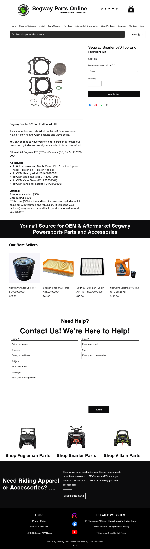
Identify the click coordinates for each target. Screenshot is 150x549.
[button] (131, 8)
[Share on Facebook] (90, 105)
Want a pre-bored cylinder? (101, 65)
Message (16, 372)
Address (16, 350)
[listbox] (137, 34)
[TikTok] (117, 8)
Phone (85, 350)
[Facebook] (105, 8)
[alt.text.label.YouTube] (74, 532)
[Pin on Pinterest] (95, 105)
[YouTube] (113, 8)
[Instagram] (101, 8)
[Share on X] (107, 105)
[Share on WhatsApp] (101, 105)
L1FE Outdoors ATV (96, 476)
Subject (15, 361)
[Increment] (99, 83)
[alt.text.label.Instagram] (74, 516)
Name (14, 339)
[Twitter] (109, 8)
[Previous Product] (5, 268)
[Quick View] (24, 268)
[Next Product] (145, 268)
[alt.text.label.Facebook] (74, 524)
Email (84, 339)
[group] (75, 280)
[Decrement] (90, 83)
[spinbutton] (95, 83)
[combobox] (114, 71)
